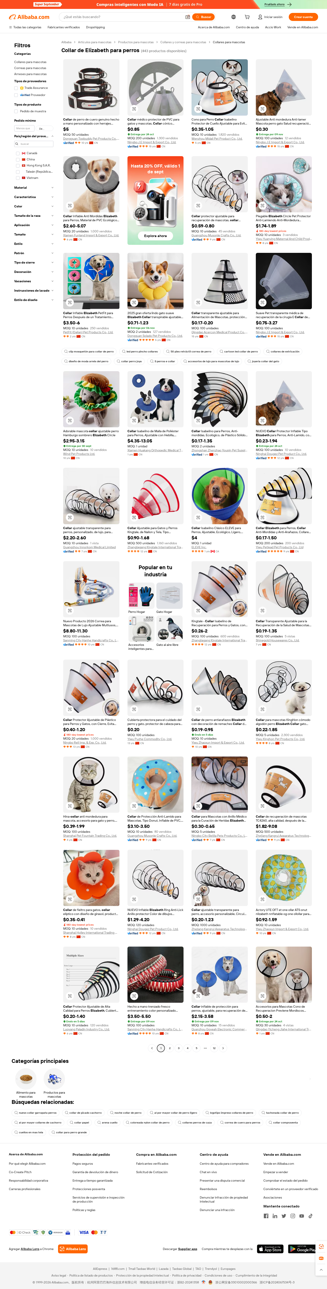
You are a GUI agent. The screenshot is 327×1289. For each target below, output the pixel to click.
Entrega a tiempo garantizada (93, 1180)
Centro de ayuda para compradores (224, 1163)
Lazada (163, 1269)
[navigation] (34, 545)
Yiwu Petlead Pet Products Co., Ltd (279, 547)
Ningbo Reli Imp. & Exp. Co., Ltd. (84, 742)
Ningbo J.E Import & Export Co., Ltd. (151, 142)
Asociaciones (272, 1197)
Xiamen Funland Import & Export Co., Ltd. (91, 235)
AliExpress (100, 1269)
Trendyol (211, 1269)
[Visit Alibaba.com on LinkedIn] (275, 1216)
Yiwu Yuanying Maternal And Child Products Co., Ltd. (284, 239)
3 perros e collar (165, 361)
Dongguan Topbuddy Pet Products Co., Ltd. (91, 138)
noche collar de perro (128, 1112)
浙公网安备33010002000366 (236, 1282)
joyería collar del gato (265, 361)
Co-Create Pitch (20, 1172)
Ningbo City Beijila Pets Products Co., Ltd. (220, 835)
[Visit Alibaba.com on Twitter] (284, 1216)
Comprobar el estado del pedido (285, 1180)
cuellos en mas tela (31, 1132)
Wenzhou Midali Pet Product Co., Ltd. (217, 138)
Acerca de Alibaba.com (26, 1154)
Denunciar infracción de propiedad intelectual (224, 1199)
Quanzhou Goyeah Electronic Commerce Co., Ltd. (220, 1029)
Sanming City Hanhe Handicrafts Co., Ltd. (91, 640)
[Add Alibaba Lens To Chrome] (73, 1248)
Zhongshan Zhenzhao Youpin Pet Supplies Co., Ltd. (220, 450)
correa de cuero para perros (242, 1122)
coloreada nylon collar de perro (150, 1122)
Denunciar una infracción (217, 1210)
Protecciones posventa (89, 1189)
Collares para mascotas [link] (229, 42)
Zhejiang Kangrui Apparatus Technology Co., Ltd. (284, 835)
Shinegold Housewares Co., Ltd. (277, 640)
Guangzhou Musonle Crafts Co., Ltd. (216, 235)
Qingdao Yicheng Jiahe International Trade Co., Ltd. (284, 1029)
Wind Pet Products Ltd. (79, 454)
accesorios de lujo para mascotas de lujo (213, 361)
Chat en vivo (208, 1172)
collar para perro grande (71, 1132)
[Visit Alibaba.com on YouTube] (301, 1216)
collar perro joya (131, 361)
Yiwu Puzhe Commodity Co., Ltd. (149, 739)
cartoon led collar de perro (241, 351)
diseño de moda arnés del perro (88, 361)
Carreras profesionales (24, 1189)
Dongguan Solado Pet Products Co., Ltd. (155, 336)
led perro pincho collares (142, 351)
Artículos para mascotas (94, 42)
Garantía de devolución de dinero (95, 1172)
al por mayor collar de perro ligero (175, 1112)
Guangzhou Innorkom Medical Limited (89, 547)
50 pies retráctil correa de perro (191, 351)
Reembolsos (208, 1189)
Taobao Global (182, 1269)
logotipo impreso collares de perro (231, 1112)
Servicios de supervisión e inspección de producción (99, 1199)
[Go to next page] (223, 1048)
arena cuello (109, 1122)
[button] (187, 17)
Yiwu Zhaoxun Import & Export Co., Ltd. (218, 742)
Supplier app (187, 1249)
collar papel (81, 1122)
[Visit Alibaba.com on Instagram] (292, 1216)
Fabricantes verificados (152, 1163)
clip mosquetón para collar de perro (91, 351)
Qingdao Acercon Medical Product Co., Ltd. (220, 332)
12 (214, 1048)
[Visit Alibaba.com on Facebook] (266, 1216)
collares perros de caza (197, 1122)
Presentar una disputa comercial (222, 1180)
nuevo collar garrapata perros (38, 1112)
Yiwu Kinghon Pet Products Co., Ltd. (280, 739)
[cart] (248, 17)
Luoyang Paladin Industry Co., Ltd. (86, 1029)
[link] (321, 1246)
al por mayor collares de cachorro (40, 1122)
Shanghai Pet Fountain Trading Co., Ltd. (90, 835)
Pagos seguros (83, 1163)
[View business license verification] (204, 1282)
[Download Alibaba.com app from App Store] (270, 1248)
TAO (198, 1269)
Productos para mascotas (136, 42)
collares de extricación (285, 351)
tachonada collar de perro (282, 1112)
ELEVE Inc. (199, 547)
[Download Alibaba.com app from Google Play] (303, 1248)
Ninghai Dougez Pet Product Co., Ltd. (281, 454)
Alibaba (66, 42)
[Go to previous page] (152, 1048)
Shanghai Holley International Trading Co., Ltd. (91, 932)
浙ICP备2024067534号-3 (277, 1282)
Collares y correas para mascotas (183, 42)
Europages (228, 1269)
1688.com (118, 1269)
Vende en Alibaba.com (278, 1163)
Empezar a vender (275, 1172)
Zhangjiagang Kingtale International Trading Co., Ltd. (155, 547)
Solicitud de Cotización (152, 1172)
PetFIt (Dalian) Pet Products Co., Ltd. (88, 332)
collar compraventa (285, 1122)
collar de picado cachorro (85, 1112)
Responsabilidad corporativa (28, 1180)
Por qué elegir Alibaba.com (27, 1163)
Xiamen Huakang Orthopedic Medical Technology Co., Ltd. (155, 450)
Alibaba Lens (30, 1249)
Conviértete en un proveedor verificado (290, 1189)
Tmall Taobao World (141, 1269)
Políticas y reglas (84, 1210)
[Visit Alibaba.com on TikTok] (310, 1216)
